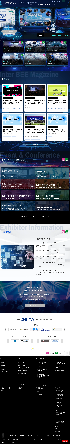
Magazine (40, 4)
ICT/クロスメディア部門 (60, 395)
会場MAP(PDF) (21, 371)
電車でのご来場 (40, 388)
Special (57, 367)
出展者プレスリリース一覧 (5, 388)
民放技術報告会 (40, 377)
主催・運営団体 (56, 435)
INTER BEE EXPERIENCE (41, 371)
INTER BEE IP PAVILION (41, 376)
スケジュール (57, 426)
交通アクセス (39, 387)
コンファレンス (39, 360)
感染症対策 (2, 369)
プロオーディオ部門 (59, 391)
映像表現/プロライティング (60, 363)
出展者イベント (21, 368)
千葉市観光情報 (39, 394)
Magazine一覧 (57, 360)
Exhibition (45, 3)
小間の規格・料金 (59, 398)
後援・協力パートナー (4, 364)
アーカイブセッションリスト (42, 364)
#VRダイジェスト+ (16, 108)
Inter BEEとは (57, 388)
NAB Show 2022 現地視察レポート (61, 370)
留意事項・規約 (58, 402)
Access (53, 4)
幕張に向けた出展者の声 (23, 370)
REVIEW (20, 388)
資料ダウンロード (22, 387)
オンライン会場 (58, 403)
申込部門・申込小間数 (59, 399)
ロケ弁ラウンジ (39, 379)
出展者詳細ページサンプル (60, 409)
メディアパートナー (4, 368)
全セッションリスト (46, 216)
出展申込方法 (58, 401)
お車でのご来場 (40, 389)
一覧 (57, 239)
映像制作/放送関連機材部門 (60, 394)
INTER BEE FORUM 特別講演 (42, 369)
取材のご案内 (3, 390)
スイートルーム (58, 418)
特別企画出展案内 (58, 419)
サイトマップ (45, 435)
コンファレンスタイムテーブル (42, 362)
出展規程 (56, 397)
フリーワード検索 (22, 365)
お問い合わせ (57, 431)
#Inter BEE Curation (7, 108)
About (40, 3)
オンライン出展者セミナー (60, 413)
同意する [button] (65, 441)
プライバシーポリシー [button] (11, 442)
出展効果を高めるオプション (60, 412)
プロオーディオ (58, 362)
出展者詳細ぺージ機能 (59, 405)
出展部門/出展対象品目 (59, 390)
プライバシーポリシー (33, 435)
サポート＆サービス (58, 410)
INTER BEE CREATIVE (40, 374)
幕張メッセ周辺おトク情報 (41, 393)
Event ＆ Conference (54, 3)
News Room (47, 4)
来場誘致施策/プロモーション (61, 414)
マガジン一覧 (35, 144)
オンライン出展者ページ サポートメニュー (62, 416)
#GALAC (14, 135)
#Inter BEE (28, 110)
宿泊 (38, 391)
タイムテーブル (25, 216)
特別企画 (38, 366)
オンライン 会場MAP (22, 373)
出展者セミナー (21, 362)
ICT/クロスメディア (59, 366)
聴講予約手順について (41, 380)
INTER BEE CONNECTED (41, 373)
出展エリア (21, 360)
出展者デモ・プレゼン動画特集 (24, 367)
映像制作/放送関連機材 (60, 364)
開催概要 (2, 360)
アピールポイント (58, 387)
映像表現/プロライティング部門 (61, 393)
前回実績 (56, 428)
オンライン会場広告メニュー (60, 407)
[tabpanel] (35, 17)
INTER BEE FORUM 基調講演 (42, 368)
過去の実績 (2, 362)
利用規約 (22, 435)
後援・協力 (3, 365)
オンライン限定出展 (59, 406)
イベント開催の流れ (4, 371)
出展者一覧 (21, 364)
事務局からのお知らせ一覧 (5, 387)
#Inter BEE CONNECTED (36, 110)
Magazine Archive (58, 368)
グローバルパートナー (5, 366)
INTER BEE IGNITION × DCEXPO (43, 375)
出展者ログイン (58, 429)
